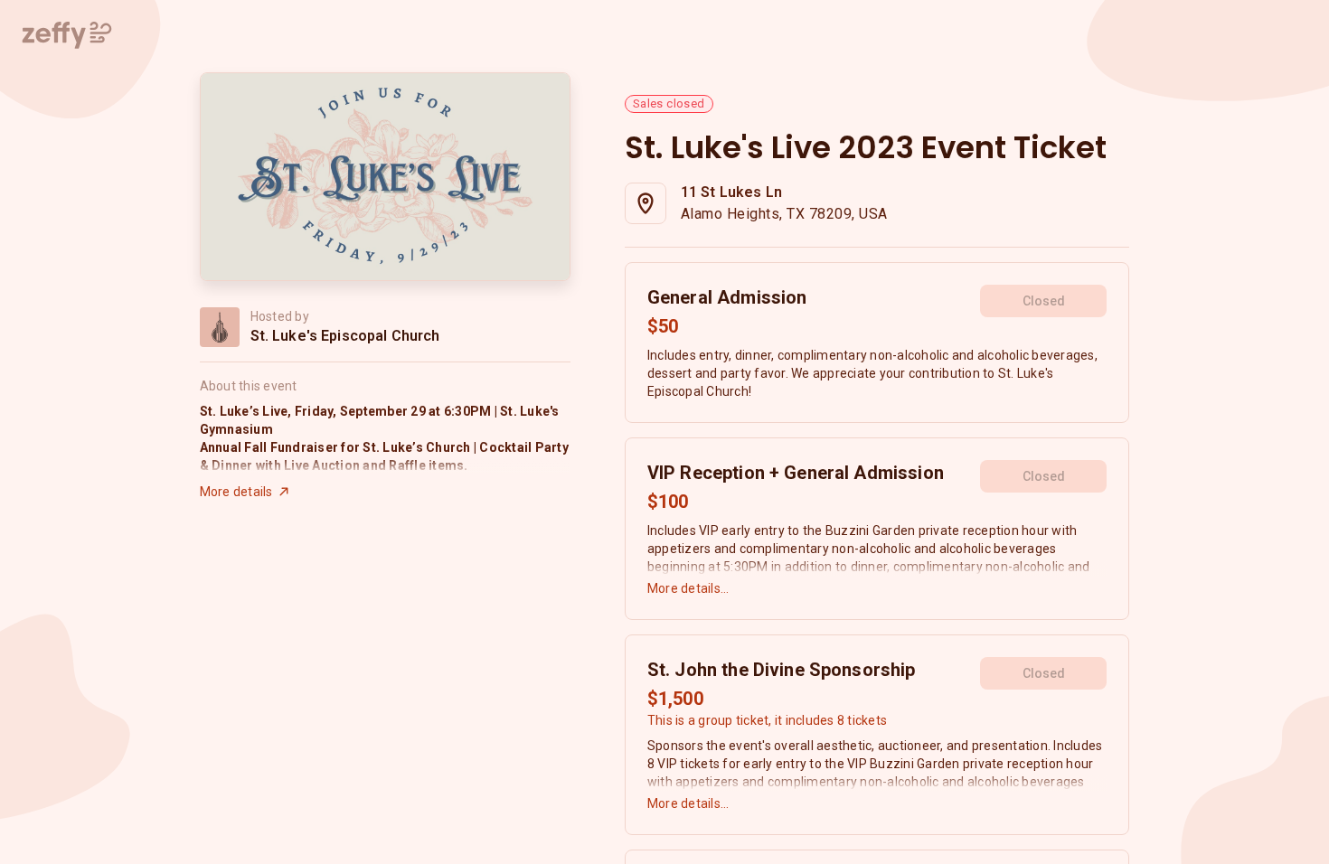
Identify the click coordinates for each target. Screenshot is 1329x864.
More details (236, 491)
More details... (688, 588)
